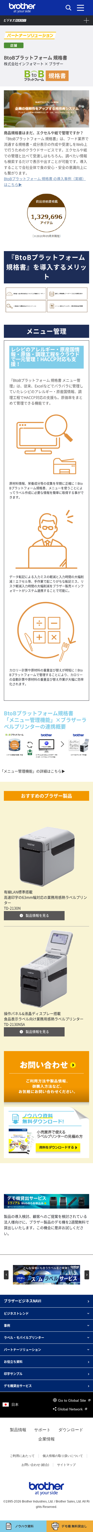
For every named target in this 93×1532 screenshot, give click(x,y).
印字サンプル (13, 1373)
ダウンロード (70, 1430)
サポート (42, 1430)
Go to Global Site (72, 1400)
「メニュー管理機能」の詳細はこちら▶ (32, 771)
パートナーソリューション (22, 1349)
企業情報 (46, 1439)
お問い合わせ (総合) (35, 1465)
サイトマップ (66, 1465)
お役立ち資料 (13, 1361)
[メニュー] (80, 7)
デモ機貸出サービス (18, 1385)
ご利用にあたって (22, 1456)
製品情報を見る (37, 915)
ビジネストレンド (16, 1313)
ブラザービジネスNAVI (22, 1301)
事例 (7, 1325)
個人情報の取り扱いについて (63, 1456)
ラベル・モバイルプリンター (24, 1337)
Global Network (71, 1409)
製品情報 (18, 1430)
